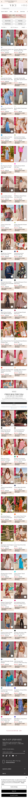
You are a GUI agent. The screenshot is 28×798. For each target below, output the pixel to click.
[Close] (26, 777)
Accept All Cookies (14, 795)
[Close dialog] (27, 389)
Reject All (14, 791)
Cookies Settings (14, 786)
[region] (14, 787)
